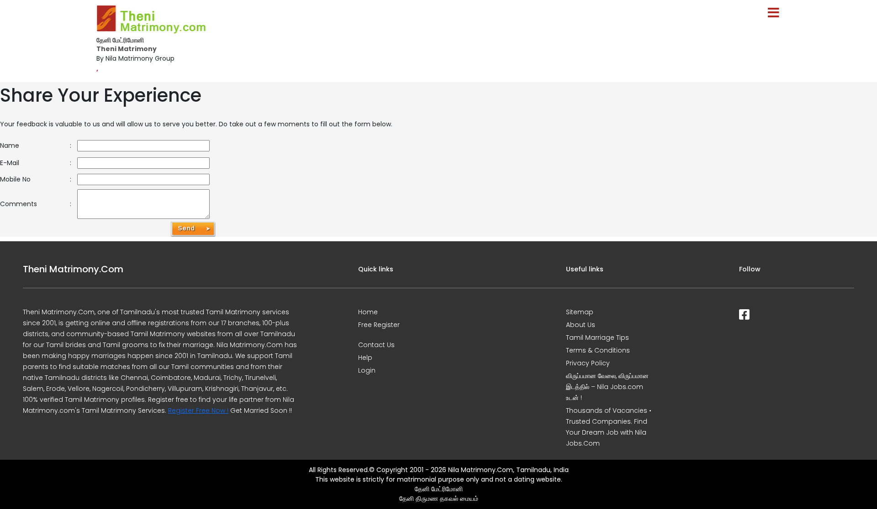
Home (368, 312)
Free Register (379, 324)
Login (366, 370)
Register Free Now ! (198, 410)
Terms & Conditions (598, 350)
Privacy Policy (588, 363)
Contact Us (376, 344)
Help (365, 357)
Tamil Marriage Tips (597, 337)
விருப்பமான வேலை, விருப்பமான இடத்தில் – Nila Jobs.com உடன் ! (607, 386)
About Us (580, 324)
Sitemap (579, 312)
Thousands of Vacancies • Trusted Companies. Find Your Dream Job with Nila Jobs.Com (608, 427)
